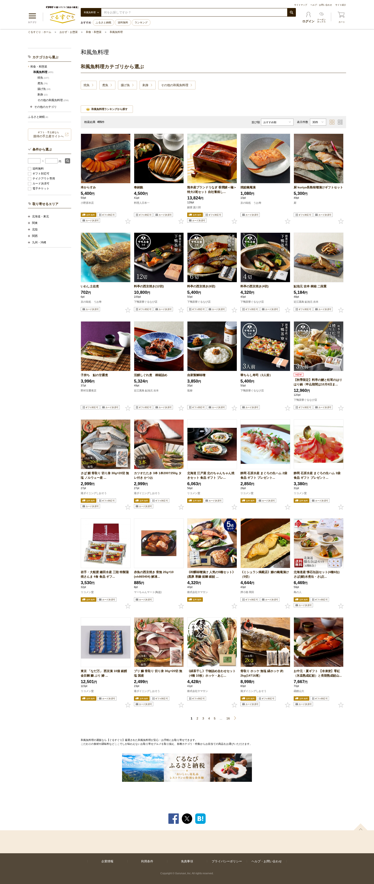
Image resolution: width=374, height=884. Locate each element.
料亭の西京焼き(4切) (254, 286)
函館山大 (299, 691)
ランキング (141, 22)
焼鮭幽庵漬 (248, 187)
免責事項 (187, 861)
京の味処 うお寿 (250, 202)
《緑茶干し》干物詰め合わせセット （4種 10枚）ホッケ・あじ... (211, 673)
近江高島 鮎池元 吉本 (306, 301)
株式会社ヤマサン (197, 592)
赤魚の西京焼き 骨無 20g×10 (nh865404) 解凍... (154, 574)
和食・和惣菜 (94, 32)
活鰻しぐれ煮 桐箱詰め (150, 375)
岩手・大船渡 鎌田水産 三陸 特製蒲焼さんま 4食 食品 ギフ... (105, 574)
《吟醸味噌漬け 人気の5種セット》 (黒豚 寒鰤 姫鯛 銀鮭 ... (211, 574)
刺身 (42, 94)
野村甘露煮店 (88, 390)
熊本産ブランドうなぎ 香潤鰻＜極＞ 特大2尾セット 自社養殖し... (212, 190)
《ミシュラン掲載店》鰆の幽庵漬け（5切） (264, 574)
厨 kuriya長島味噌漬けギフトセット (318, 187)
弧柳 (189, 390)
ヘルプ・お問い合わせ (321, 5)
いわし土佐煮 (90, 286)
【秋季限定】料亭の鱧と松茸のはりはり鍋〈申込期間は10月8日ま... (318, 382)
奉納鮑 (138, 187)
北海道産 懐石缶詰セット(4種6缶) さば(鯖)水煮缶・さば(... (318, 574)
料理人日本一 (142, 202)
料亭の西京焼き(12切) (149, 286)
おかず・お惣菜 (69, 32)
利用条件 (147, 861)
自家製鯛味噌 (196, 375)
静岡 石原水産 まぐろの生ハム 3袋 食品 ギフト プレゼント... (317, 475)
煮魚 (42, 83)
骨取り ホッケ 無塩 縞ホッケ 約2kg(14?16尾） (261, 673)
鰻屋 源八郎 (194, 207)
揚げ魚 (43, 89)
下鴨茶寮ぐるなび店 (145, 301)
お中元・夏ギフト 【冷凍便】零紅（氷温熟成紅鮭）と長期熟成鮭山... (318, 673)
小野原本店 (87, 202)
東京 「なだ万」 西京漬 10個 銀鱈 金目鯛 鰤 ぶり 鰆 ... (104, 673)
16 (228, 718)
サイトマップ (300, 5)
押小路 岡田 (247, 592)
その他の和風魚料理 (53, 100)
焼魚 (43, 77)
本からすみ (88, 187)
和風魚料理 (116, 32)
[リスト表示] (340, 122)
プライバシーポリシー (227, 861)
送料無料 (123, 22)
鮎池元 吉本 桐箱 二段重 (310, 286)
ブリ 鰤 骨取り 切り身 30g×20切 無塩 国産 (158, 673)
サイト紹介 (340, 5)
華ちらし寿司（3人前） (256, 375)
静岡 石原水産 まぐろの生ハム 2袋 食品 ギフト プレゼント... (263, 475)
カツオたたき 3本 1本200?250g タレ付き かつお (158, 475)
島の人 (297, 592)
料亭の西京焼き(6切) (201, 286)
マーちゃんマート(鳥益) (148, 592)
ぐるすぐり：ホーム (39, 32)
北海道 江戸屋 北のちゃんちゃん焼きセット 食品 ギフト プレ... (210, 475)
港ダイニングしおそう (94, 493)
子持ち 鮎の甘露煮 (94, 375)
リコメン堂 (193, 493)
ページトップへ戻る (361, 826)
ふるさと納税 (103, 22)
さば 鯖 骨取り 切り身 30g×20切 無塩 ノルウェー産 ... (105, 475)
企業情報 (107, 861)
